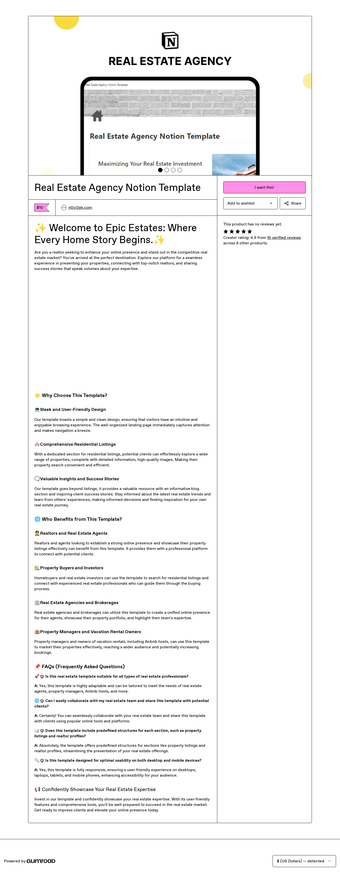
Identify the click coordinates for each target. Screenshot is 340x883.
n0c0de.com (80, 207)
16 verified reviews (284, 237)
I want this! (264, 187)
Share (296, 203)
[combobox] (250, 203)
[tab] (160, 170)
